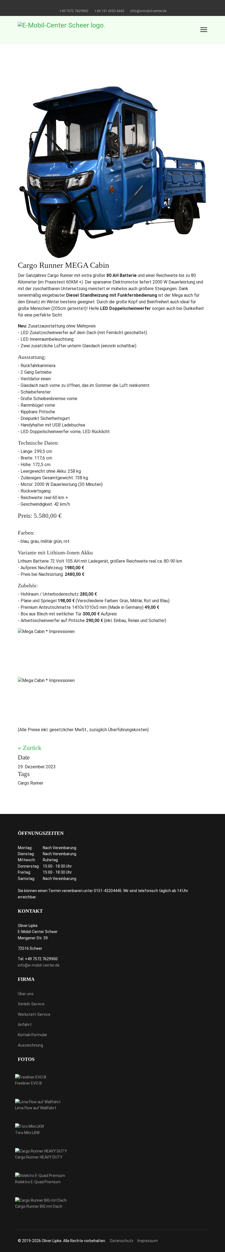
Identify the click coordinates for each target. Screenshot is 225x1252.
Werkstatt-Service (34, 1014)
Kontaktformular (32, 1035)
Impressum (147, 1241)
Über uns (25, 994)
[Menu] (203, 29)
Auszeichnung (30, 1045)
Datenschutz (121, 1241)
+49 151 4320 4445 (109, 11)
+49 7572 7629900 (73, 11)
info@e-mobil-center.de (148, 11)
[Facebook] (108, 5)
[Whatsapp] (116, 5)
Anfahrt (25, 1024)
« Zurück (29, 747)
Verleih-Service (31, 1004)
